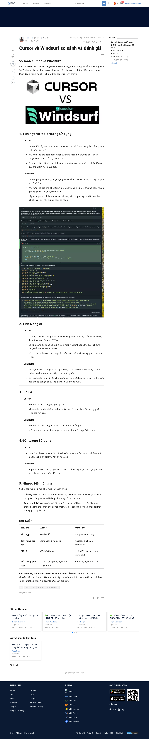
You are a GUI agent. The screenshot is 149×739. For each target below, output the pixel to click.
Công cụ (13, 707)
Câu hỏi (12, 694)
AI (21, 587)
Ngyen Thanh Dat (18, 622)
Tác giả (33, 698)
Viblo (71, 691)
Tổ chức (33, 690)
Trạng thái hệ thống (17, 711)
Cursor (27, 587)
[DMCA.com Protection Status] (132, 733)
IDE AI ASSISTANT (52, 587)
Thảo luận (13, 702)
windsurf (40, 587)
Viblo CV (72, 705)
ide (34, 587)
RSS (111, 733)
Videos (12, 698)
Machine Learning (36, 707)
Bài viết (12, 690)
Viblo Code (73, 696)
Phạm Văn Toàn (51, 622)
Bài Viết (26, 3)
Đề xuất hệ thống (36, 702)
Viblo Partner (73, 713)
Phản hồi (90, 733)
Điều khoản (120, 733)
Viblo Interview (74, 721)
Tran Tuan (29, 38)
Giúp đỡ (98, 733)
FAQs (106, 733)
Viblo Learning (74, 709)
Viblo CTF (72, 701)
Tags (32, 694)
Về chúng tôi (80, 733)
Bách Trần (81, 622)
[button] (116, 3)
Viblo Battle (73, 717)
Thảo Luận (48, 3)
